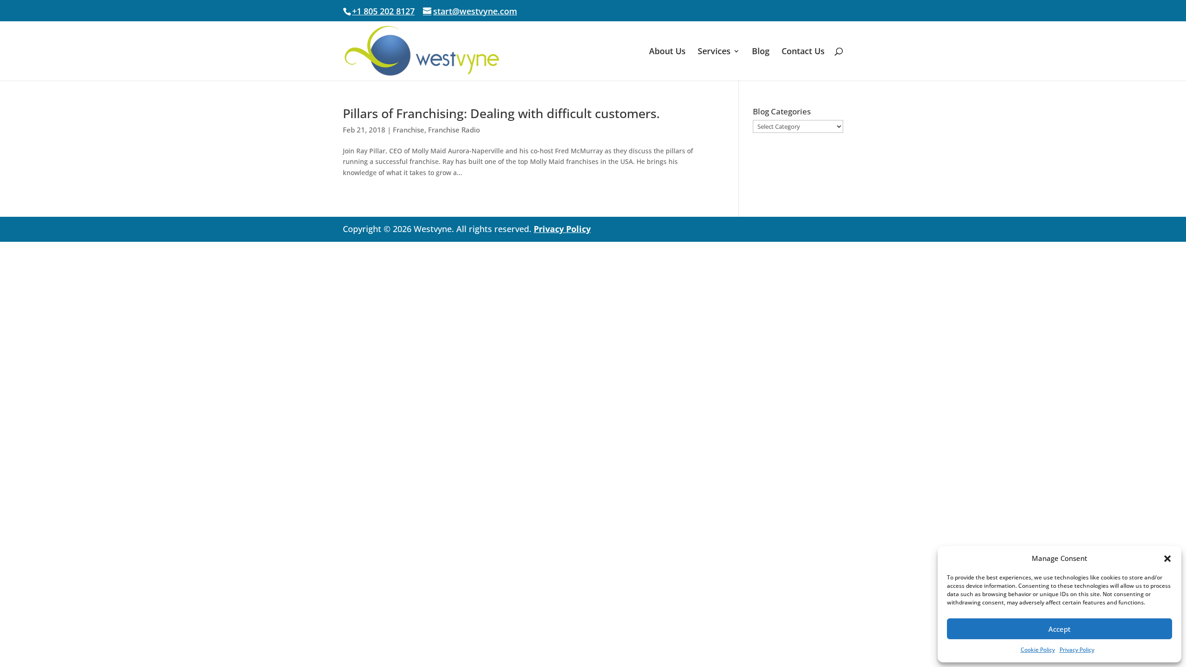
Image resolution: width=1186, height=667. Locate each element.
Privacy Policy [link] (1077, 650)
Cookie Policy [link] (1038, 650)
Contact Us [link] (803, 52)
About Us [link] (667, 52)
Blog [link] (761, 52)
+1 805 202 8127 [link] (383, 11)
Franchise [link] (408, 129)
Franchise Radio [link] (454, 129)
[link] (422, 50)
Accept (1059, 629)
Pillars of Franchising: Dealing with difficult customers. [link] (501, 113)
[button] (1167, 558)
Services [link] (714, 52)
